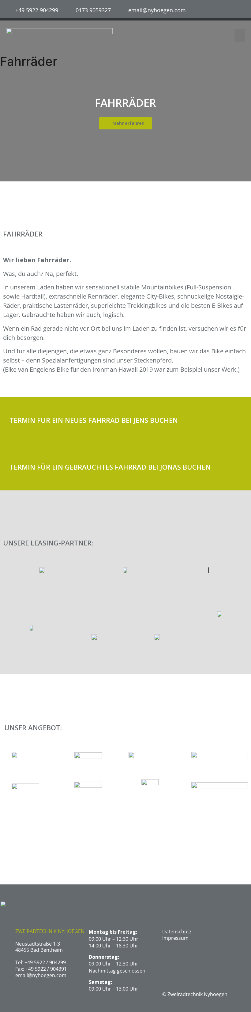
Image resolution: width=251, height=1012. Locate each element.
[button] (239, 35)
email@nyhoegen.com (40, 975)
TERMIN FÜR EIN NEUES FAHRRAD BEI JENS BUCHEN (93, 420)
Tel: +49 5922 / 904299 (40, 962)
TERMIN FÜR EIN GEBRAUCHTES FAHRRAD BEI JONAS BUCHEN (110, 466)
